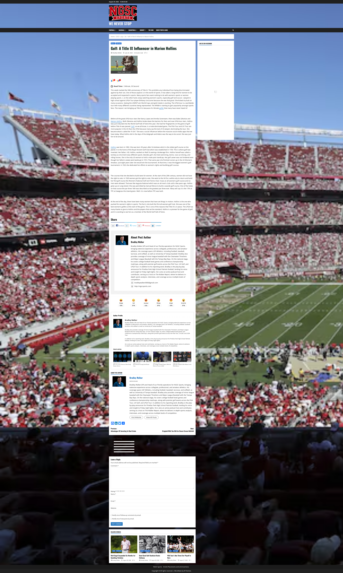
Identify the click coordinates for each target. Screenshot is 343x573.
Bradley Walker (117, 53)
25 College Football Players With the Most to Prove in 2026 (162, 365)
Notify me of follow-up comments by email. (126, 515)
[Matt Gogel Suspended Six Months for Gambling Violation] (124, 544)
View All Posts (151, 417)
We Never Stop (120, 23)
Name (113, 494)
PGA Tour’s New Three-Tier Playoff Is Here (179, 556)
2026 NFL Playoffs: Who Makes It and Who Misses (182, 365)
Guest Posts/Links (162, 30)
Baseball (122, 30)
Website (113, 508)
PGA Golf (118, 43)
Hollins (113, 147)
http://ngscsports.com (142, 286)
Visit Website (136, 417)
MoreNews (178, 571)
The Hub (150, 30)
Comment (115, 466)
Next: (178, 429)
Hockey (142, 30)
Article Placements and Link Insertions (176, 567)
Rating (113, 491)
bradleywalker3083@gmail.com (146, 283)
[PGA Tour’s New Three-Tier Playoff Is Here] (180, 544)
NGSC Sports (157, 567)
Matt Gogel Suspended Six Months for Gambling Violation (123, 556)
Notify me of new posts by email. (123, 519)
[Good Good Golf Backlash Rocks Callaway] (152, 544)
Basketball (132, 30)
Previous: (123, 429)
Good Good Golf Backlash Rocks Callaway (149, 556)
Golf (132, 126)
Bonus (113, 43)
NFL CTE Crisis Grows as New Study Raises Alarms (122, 365)
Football (112, 30)
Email (113, 501)
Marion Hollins (116, 121)
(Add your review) (168, 442)
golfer (161, 108)
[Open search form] (233, 30)
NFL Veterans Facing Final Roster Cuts (141, 365)
